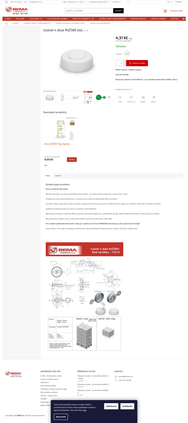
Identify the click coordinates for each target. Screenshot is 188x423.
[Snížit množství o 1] (125, 64)
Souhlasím (127, 406)
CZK (168, 2)
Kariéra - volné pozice (49, 395)
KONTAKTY (116, 2)
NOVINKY (44, 399)
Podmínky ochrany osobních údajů (54, 389)
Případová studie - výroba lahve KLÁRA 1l (93, 384)
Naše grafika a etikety (49, 392)
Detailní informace (123, 89)
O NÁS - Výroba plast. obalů (73, 2)
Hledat (118, 11)
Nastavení (61, 416)
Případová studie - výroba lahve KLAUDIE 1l (92, 391)
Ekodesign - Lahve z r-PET (50, 402)
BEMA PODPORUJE (48, 405)
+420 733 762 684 (124, 380)
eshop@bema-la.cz (125, 376)
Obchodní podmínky (48, 385)
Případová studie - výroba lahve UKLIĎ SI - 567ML (92, 377)
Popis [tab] (48, 175)
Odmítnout (111, 406)
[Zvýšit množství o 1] (125, 61)
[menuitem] (7, 19)
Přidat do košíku (138, 63)
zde (84, 410)
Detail (72, 159)
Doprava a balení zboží (98, 2)
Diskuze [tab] (58, 175)
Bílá (45, 165)
